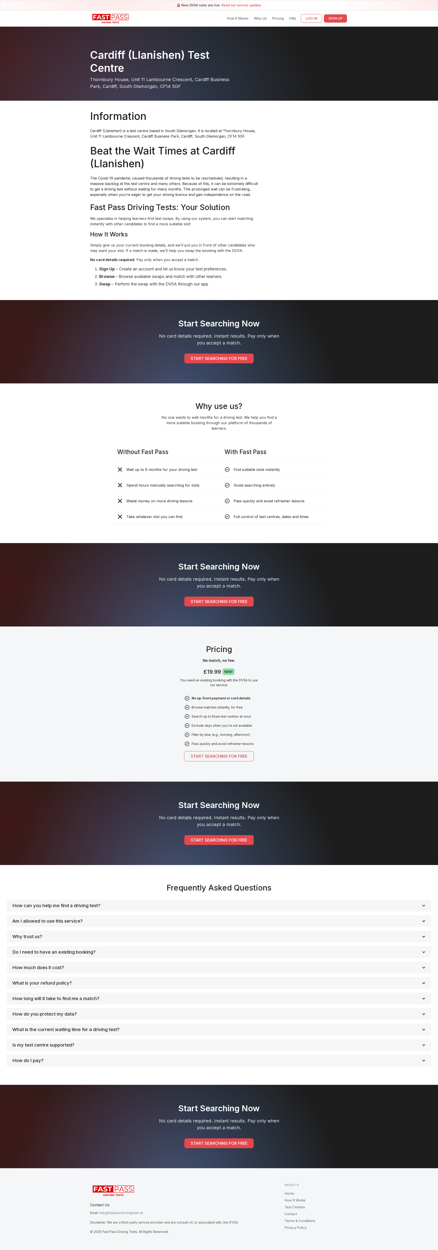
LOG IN (311, 18)
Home (289, 1193)
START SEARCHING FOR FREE (219, 358)
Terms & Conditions (299, 1221)
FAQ (292, 18)
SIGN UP (335, 18)
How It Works (237, 18)
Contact (290, 1214)
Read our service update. (242, 5)
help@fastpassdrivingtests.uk (121, 1213)
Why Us (260, 18)
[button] (219, 905)
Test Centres (294, 1207)
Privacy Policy (295, 1227)
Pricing (278, 18)
